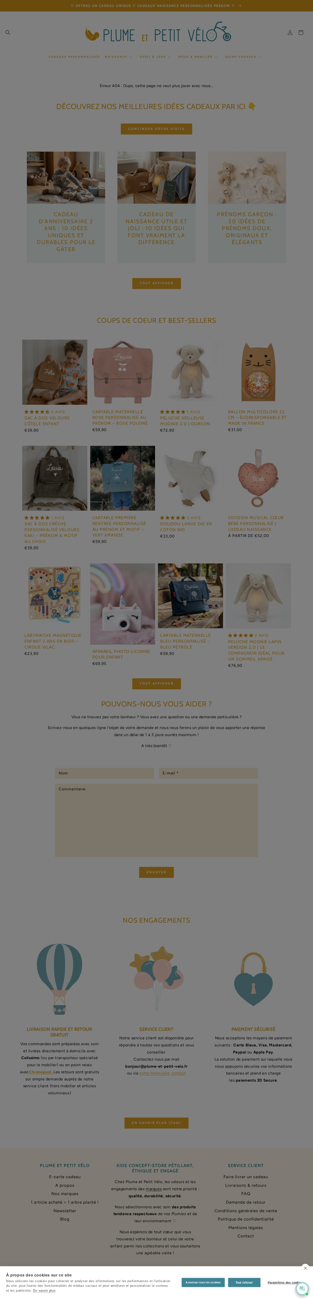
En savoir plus (44, 1290)
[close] (305, 1268)
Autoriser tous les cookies (203, 1282)
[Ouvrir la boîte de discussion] (302, 1289)
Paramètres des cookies (285, 1282)
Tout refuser (244, 1282)
